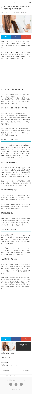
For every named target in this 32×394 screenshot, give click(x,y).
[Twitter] (10, 384)
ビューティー (6, 357)
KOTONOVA (24, 12)
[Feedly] (21, 384)
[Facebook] (16, 384)
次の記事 (25, 370)
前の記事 (6, 370)
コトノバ (16, 2)
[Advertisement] (16, 74)
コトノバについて (21, 380)
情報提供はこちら (11, 380)
